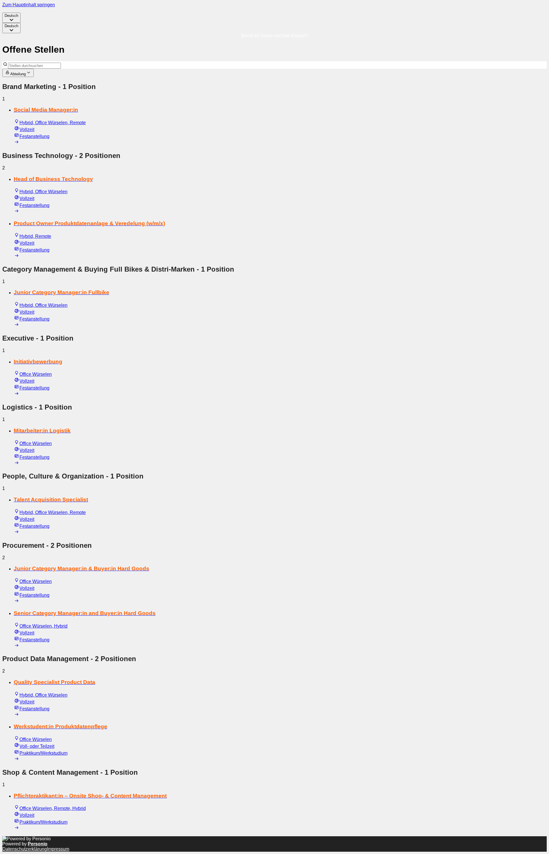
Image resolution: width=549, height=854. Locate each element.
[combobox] (11, 18)
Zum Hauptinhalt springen (28, 4)
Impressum (58, 849)
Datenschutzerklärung (24, 849)
